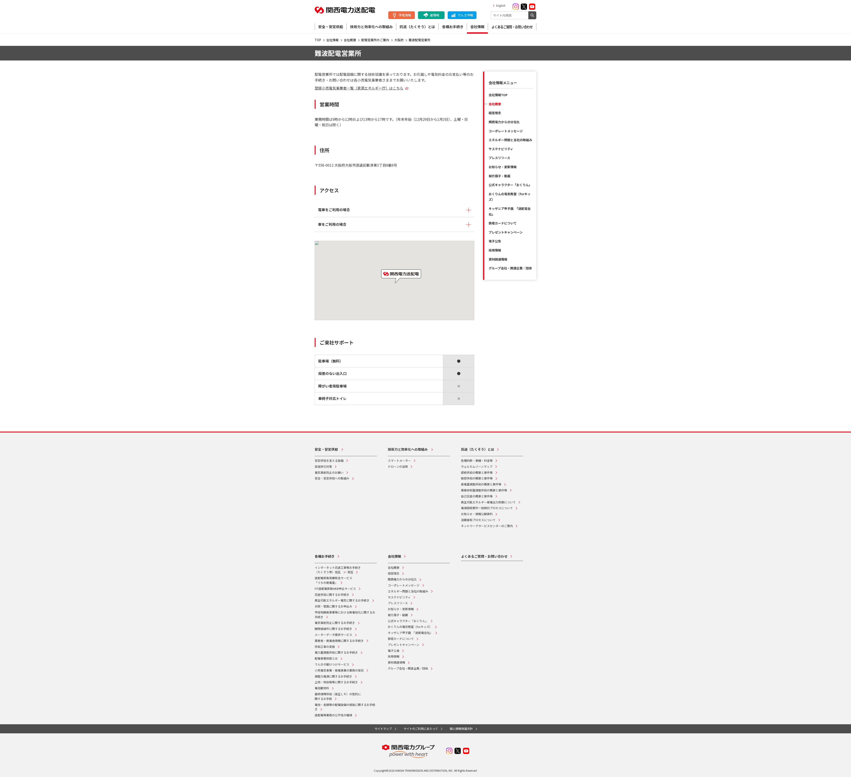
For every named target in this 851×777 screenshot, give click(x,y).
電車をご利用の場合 (334, 209)
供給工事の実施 (325, 647)
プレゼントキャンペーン (506, 232)
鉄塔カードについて (503, 223)
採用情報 (495, 250)
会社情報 (477, 26)
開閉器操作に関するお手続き (333, 629)
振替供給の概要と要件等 (477, 478)
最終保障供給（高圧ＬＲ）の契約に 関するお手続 (338, 696)
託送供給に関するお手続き (332, 594)
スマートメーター (399, 460)
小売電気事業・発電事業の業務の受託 (339, 670)
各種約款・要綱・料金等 (477, 460)
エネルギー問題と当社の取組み (510, 140)
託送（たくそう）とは (417, 26)
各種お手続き (452, 26)
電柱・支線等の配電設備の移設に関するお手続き (345, 707)
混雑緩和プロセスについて (478, 520)
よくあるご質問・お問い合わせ (512, 26)
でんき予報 (465, 15)
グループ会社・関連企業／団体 (510, 268)
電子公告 (495, 241)
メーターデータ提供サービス (333, 635)
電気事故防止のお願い (329, 472)
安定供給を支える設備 (329, 460)
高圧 (350, 572)
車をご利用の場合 (332, 224)
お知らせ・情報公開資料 (477, 514)
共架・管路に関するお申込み (333, 606)
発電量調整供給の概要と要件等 (481, 484)
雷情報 (434, 15)
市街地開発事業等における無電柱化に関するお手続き (345, 614)
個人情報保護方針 (461, 728)
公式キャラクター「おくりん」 (510, 185)
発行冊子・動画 (499, 176)
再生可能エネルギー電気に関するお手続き (342, 600)
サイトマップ (383, 728)
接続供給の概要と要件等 (477, 472)
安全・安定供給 (330, 26)
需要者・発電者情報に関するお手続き (339, 641)
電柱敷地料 (322, 688)
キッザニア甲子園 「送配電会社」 (410, 633)
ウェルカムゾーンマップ (476, 466)
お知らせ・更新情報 (503, 167)
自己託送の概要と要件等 (477, 496)
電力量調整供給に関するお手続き (336, 652)
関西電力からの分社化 (504, 122)
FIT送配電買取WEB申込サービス (335, 588)
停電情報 (405, 15)
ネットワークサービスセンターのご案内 (487, 526)
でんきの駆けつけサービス (332, 664)
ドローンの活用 (398, 466)
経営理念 (495, 113)
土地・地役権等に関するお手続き (336, 682)
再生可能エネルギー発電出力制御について (488, 502)
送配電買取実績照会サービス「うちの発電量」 (333, 580)
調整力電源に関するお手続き (333, 676)
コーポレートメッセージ (506, 131)
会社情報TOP (498, 95)
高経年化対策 (323, 466)
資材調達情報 (498, 259)
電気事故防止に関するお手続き (335, 623)
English (501, 5)
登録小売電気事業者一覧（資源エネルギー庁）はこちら (359, 88)
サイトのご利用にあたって (421, 728)
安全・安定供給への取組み (332, 478)
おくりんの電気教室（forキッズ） (410, 627)
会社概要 (495, 104)
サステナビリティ (501, 149)
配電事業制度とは (326, 658)
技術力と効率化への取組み (371, 26)
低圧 (338, 572)
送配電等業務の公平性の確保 (333, 715)
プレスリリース (499, 158)
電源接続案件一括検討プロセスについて (487, 508)
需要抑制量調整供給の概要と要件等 (484, 490)
